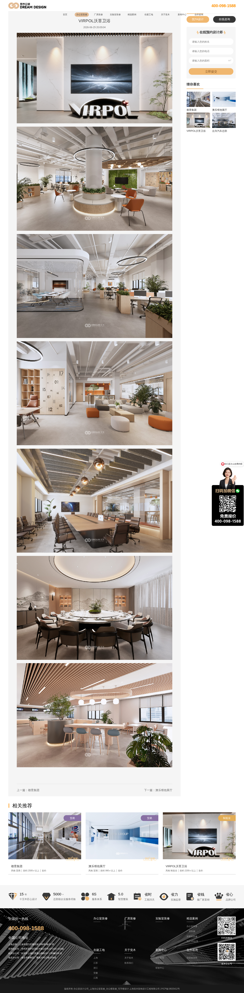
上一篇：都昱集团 (28, 790)
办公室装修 (192, 926)
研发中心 (160, 968)
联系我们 (128, 963)
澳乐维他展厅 (96, 866)
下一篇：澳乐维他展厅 (158, 790)
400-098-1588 (223, 5)
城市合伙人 (192, 963)
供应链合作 (192, 958)
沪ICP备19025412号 (170, 989)
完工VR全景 (192, 941)
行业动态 (160, 963)
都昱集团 (16, 866)
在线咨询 (224, 19)
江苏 (95, 963)
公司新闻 (160, 958)
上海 (95, 958)
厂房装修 (191, 931)
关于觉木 (128, 958)
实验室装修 (192, 936)
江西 (95, 978)
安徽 (95, 973)
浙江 (95, 968)
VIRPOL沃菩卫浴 (176, 866)
